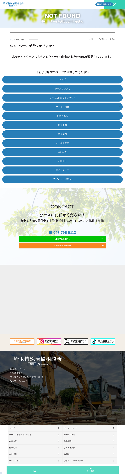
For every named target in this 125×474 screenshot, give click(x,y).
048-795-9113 (20, 381)
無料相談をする (105, 4)
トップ (62, 79)
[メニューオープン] (110, 3)
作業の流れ (62, 116)
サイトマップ (62, 170)
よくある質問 (62, 143)
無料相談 (90, 471)
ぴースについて (62, 88)
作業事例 (62, 125)
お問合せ (62, 161)
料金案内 (62, 134)
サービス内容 (69, 435)
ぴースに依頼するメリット (62, 97)
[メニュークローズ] (110, 4)
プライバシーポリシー (62, 179)
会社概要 (62, 152)
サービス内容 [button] (62, 107)
